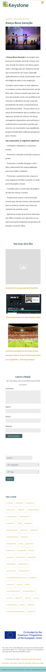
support (18, 598)
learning (32, 557)
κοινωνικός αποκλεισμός (16, 611)
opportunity (23, 564)
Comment (10, 388)
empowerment (12, 537)
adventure (29, 503)
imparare (10, 550)
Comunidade (17, 19)
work (22, 605)
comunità (11, 523)
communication (33, 510)
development (12, 530)
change (21, 510)
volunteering (12, 605)
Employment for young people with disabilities (22, 288)
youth (30, 605)
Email (8, 416)
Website (9, 426)
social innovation (28, 591)
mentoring (11, 564)
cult (19, 523)
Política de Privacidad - (25, 663)
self (27, 584)
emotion (23, 530)
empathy (34, 530)
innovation (21, 550)
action (10, 503)
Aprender (9, 19)
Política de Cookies (38, 663)
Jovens (10, 557)
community (11, 516)
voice (36, 598)
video (27, 598)
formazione (11, 544)
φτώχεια (31, 611)
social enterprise (13, 591)
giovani (29, 544)
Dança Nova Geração (19, 23)
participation (24, 571)
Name (9, 407)
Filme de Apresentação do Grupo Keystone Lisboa (23, 317)
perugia (32, 578)
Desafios (26, 19)
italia (31, 550)
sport (9, 598)
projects (10, 584)
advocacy (11, 510)
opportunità (11, 571)
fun (21, 544)
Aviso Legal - (14, 663)
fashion (24, 537)
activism (19, 503)
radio (19, 584)
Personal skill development (16, 578)
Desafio (27, 523)
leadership (20, 557)
